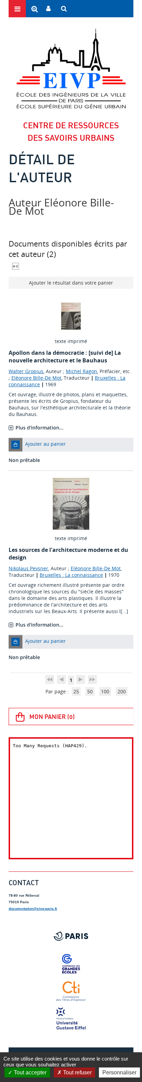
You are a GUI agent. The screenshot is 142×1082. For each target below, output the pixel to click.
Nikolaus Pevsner (28, 568)
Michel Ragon (81, 371)
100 (105, 691)
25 (76, 691)
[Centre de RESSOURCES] (71, 68)
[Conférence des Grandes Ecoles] (71, 964)
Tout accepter (29, 1072)
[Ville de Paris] (71, 936)
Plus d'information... (39, 427)
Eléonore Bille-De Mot (36, 377)
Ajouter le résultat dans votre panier (71, 282)
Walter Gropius (26, 371)
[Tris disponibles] (15, 265)
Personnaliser (119, 1072)
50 (90, 691)
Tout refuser (77, 1072)
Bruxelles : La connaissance (71, 575)
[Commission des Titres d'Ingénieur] (71, 991)
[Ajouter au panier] (15, 444)
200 (122, 691)
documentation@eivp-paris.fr (33, 908)
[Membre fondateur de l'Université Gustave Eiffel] (71, 1019)
